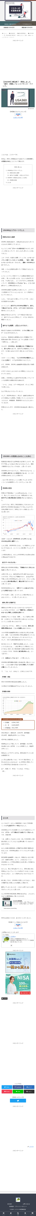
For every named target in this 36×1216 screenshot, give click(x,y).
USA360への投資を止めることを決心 (17, 177)
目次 (15, 167)
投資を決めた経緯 (14, 172)
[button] (32, 564)
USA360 (5, 998)
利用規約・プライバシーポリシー (18, 1206)
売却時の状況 (13, 180)
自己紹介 (9, 1204)
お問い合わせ (26, 1204)
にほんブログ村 (18, 117)
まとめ (9, 182)
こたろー (13, 936)
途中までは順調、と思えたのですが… (20, 175)
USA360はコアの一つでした (14, 170)
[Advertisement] (18, 60)
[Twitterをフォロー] (11, 945)
